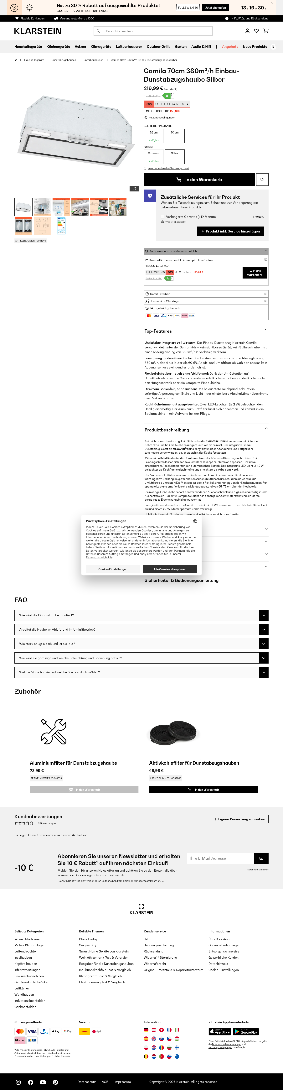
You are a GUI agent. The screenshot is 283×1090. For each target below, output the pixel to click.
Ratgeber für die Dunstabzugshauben (106, 964)
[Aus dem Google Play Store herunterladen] (246, 1031)
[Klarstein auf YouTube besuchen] (43, 1082)
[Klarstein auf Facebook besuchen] (30, 1082)
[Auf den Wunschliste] (262, 179)
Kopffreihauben (25, 964)
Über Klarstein (218, 939)
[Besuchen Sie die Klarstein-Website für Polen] (146, 1047)
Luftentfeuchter (25, 951)
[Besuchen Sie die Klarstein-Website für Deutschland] (146, 1030)
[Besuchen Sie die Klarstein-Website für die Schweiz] (161, 1030)
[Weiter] (273, 47)
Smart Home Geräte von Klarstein (104, 951)
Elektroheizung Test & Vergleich (102, 982)
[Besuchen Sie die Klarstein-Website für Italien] (177, 1030)
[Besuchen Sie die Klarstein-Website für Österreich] (154, 1030)
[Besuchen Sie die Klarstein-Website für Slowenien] (169, 1056)
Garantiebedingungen (224, 945)
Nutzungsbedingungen (220, 1047)
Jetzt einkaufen (215, 7)
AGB (105, 1082)
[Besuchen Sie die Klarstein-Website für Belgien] (146, 1056)
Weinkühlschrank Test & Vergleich (103, 957)
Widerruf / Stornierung (160, 957)
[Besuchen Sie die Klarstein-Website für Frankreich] (169, 1030)
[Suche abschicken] (98, 31)
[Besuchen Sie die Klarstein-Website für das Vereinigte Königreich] (154, 1038)
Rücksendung (153, 951)
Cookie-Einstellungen (223, 970)
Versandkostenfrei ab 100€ (77, 18)
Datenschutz (87, 1082)
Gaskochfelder (25, 1007)
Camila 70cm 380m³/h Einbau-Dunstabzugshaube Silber (144, 59)
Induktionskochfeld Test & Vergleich (105, 970)
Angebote (230, 46)
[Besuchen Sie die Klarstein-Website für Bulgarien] (169, 1047)
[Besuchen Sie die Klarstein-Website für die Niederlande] (154, 1056)
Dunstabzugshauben (64, 59)
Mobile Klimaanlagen (29, 945)
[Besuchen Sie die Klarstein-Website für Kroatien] (154, 1047)
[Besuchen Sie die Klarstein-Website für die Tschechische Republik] (169, 1038)
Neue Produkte (255, 46)
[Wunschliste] (256, 31)
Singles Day (87, 945)
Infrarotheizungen (27, 970)
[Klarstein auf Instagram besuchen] (18, 1082)
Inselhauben (23, 957)
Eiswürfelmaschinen (29, 976)
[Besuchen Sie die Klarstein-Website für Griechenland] (177, 1057)
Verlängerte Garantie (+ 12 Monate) (191, 217)
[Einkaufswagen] (266, 31)
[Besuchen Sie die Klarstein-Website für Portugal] (161, 1056)
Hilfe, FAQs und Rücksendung (250, 18)
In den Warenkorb (203, 179)
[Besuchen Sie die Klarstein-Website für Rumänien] (161, 1047)
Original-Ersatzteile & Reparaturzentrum (173, 970)
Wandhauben (24, 994)
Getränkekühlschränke (31, 982)
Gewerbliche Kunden (223, 957)
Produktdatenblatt (152, 96)
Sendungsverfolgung (159, 945)
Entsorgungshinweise (223, 951)
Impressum (123, 1082)
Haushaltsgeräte (34, 59)
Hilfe (147, 939)
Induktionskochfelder (29, 1001)
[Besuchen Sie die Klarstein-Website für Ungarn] (177, 1038)
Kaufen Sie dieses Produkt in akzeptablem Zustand (181, 260)
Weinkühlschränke (27, 939)
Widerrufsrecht (155, 964)
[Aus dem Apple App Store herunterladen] (219, 1031)
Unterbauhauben (94, 59)
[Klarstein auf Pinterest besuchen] (55, 1082)
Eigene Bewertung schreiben (241, 819)
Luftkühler (21, 988)
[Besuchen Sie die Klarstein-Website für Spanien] (146, 1038)
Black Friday (88, 939)
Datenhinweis (218, 964)
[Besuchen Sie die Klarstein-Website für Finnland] (177, 1047)
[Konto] (247, 31)
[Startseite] (19, 59)
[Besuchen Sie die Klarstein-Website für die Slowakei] (161, 1038)
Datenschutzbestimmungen (226, 1044)
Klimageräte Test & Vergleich (100, 976)
